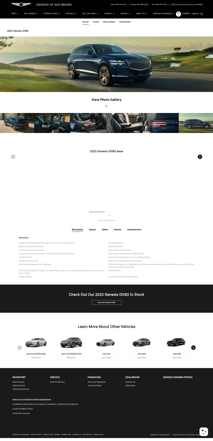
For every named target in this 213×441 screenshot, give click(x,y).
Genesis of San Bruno (20, 434)
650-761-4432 (161, 5)
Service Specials (57, 382)
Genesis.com (98, 434)
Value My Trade (94, 386)
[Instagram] (199, 427)
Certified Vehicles (20, 389)
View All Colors (98, 215)
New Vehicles (18, 382)
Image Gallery (117, 215)
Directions (130, 386)
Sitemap (57, 434)
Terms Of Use (48, 434)
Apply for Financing (97, 382)
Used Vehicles (18, 386)
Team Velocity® (164, 435)
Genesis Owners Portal (178, 377)
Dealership (132, 377)
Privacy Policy (36, 434)
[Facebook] (194, 427)
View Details (36, 358)
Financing (94, 377)
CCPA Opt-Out (87, 434)
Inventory (19, 377)
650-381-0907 (120, 5)
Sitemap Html (66, 434)
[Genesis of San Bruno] (41, 4)
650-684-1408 (142, 5)
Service (55, 377)
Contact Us (130, 382)
